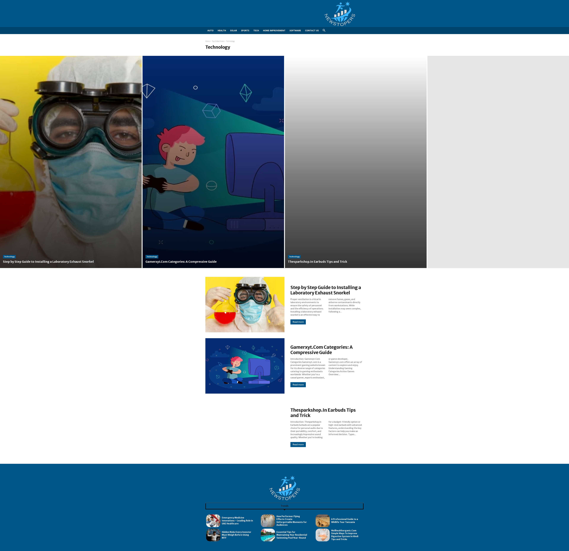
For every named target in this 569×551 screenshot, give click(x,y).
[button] (324, 30)
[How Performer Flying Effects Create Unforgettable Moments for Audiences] (268, 520)
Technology (9, 257)
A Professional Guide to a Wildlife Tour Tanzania (344, 520)
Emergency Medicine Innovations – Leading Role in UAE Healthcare (237, 520)
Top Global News (218, 41)
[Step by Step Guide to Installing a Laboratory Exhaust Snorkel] (71, 162)
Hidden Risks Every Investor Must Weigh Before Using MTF (236, 535)
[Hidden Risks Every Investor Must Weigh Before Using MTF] (213, 535)
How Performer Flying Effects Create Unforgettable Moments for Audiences (291, 520)
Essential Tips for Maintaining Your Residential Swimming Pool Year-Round (291, 535)
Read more (298, 322)
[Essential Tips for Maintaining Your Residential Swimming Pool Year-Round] (268, 535)
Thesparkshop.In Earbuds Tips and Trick (323, 412)
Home (207, 41)
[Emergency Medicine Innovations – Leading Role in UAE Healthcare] (213, 520)
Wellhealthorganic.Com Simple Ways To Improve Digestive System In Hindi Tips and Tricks (344, 535)
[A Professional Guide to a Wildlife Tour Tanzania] (323, 520)
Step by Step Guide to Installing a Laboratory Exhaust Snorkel (325, 290)
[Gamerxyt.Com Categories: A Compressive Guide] (213, 162)
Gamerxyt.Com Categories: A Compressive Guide (321, 349)
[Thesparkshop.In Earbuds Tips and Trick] (356, 162)
